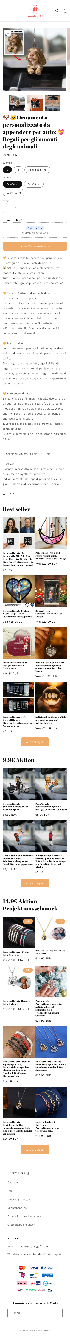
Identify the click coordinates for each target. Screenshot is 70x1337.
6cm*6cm (12, 184)
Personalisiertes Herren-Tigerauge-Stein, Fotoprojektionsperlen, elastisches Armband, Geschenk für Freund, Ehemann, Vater (17, 1068)
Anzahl (6, 200)
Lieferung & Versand (19, 1199)
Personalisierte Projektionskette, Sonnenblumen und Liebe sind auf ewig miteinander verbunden (17, 1128)
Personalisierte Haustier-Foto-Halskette (17, 1002)
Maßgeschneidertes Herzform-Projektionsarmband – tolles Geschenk (48, 1126)
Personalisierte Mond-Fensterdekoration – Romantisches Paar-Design (50, 555)
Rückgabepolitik (17, 1208)
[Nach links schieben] (4, 104)
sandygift (29, 1330)
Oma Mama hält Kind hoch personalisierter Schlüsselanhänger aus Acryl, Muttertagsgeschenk (18, 860)
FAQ (9, 1191)
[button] (5, 11)
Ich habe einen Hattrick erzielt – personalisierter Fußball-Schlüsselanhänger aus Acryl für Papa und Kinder (51, 861)
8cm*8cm (34, 184)
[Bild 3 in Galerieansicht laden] (53, 103)
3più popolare (37, 169)
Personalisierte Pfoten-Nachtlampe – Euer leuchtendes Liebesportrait (18, 613)
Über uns (12, 1182)
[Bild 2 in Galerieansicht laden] (35, 103)
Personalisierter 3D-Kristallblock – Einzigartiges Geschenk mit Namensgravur (18, 721)
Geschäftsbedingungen (21, 1224)
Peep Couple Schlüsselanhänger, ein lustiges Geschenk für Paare (51, 806)
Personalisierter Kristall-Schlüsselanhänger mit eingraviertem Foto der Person (50, 667)
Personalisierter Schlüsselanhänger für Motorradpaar (15, 806)
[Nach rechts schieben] (66, 104)
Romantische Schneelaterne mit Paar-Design (49, 613)
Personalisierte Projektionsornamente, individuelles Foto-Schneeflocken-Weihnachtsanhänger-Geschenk (48, 1008)
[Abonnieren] (58, 1313)
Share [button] (10, 493)
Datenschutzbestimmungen (24, 1216)
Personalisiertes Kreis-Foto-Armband (16, 954)
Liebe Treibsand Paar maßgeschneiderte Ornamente (15, 665)
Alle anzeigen (35, 742)
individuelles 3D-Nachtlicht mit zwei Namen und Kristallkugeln (51, 720)
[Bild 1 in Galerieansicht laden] (17, 103)
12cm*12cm (14, 192)
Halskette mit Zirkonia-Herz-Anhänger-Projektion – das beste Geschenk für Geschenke (50, 1066)
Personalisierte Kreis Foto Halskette (50, 952)
